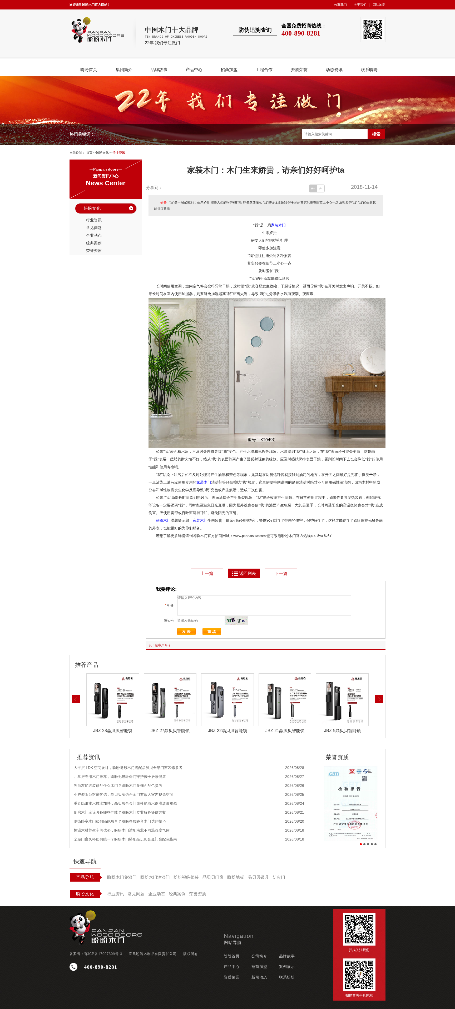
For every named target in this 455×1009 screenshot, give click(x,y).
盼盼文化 (102, 153)
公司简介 (259, 956)
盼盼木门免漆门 (122, 877)
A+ (313, 188)
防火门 (279, 877)
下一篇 (281, 573)
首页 (89, 153)
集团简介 (124, 70)
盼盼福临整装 (186, 877)
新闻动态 (259, 977)
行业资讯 (118, 153)
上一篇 (207, 573)
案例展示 (287, 967)
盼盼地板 (235, 877)
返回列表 (247, 573)
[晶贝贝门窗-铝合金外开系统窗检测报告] (351, 803)
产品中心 (194, 70)
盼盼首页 (88, 70)
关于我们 (360, 5)
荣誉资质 (94, 250)
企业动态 (94, 235)
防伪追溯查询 (255, 30)
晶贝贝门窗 (213, 877)
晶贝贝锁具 (258, 877)
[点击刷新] (236, 620)
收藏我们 (340, 5)
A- (320, 188)
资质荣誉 (299, 70)
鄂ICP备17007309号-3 (103, 954)
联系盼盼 (369, 70)
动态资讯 (334, 70)
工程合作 (264, 70)
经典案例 (94, 243)
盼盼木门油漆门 (155, 877)
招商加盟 (229, 70)
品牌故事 (159, 70)
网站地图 (379, 5)
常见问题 (94, 228)
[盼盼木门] (97, 30)
